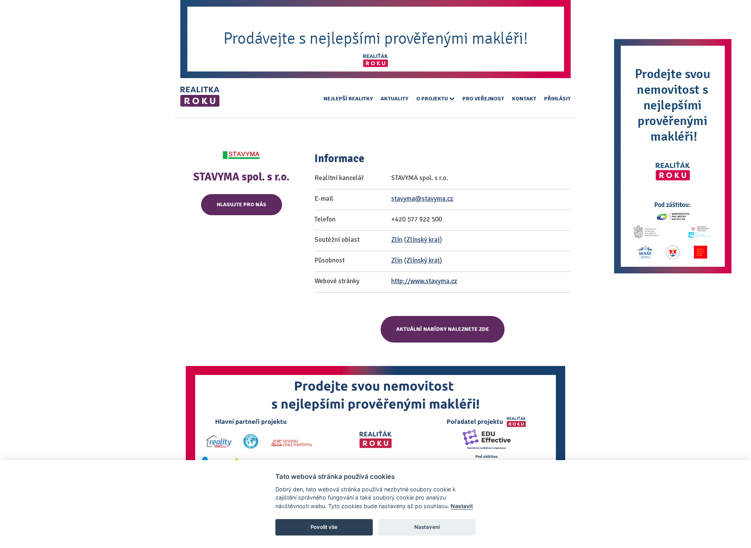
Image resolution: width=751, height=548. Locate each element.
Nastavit (462, 506)
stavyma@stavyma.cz (422, 199)
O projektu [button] (432, 98)
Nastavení (427, 527)
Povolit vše (324, 527)
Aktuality (394, 98)
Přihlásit (557, 98)
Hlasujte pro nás (241, 204)
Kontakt (524, 98)
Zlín (396, 240)
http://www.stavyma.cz (424, 281)
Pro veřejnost (483, 98)
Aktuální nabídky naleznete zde (442, 329)
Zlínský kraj (423, 240)
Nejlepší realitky (348, 98)
